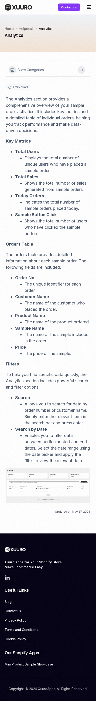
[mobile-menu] (88, 7)
